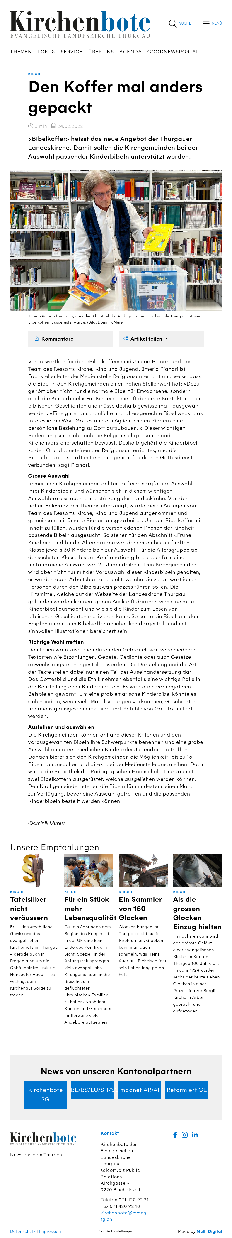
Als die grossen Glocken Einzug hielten (197, 913)
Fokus (46, 52)
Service (72, 52)
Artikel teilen (147, 339)
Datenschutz (23, 1231)
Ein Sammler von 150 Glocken (140, 908)
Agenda (130, 52)
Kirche (35, 74)
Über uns (101, 52)
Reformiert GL (187, 1089)
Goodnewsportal (173, 52)
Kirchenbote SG (45, 1094)
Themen (21, 52)
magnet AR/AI (139, 1089)
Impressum (50, 1231)
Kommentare (57, 339)
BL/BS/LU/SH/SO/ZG (92, 1089)
